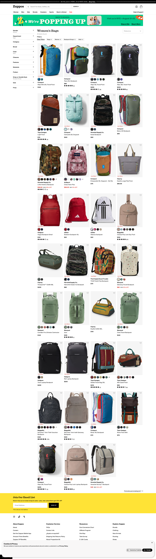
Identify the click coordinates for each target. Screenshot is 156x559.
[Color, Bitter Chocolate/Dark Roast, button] (53, 179)
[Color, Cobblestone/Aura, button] (130, 377)
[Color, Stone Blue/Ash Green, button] (124, 427)
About (15, 527)
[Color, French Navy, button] (50, 427)
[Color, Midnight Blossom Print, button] (80, 427)
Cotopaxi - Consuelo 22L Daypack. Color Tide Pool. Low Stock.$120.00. (77, 116)
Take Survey (83, 536)
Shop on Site (125, 24)
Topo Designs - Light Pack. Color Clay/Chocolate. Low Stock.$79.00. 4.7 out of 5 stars (50, 116)
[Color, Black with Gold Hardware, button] (133, 229)
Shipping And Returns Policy (55, 536)
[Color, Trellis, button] (94, 479)
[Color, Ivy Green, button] (41, 179)
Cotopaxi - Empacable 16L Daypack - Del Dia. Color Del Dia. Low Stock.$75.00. (103, 166)
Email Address (19, 505)
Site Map (82, 533)
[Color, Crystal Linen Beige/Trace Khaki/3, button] (100, 229)
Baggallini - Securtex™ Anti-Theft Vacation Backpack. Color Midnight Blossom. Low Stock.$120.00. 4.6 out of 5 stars (50, 415)
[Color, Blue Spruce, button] (41, 79)
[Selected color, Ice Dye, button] (65, 179)
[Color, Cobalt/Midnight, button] (124, 377)
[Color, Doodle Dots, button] (68, 179)
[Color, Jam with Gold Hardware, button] (124, 229)
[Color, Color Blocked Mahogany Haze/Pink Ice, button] (71, 179)
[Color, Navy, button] (47, 179)
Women (57, 39)
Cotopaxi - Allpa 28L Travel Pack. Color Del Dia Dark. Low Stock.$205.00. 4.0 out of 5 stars (50, 466)
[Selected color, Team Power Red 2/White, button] (65, 229)
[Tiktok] (19, 517)
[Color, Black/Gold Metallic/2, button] (97, 229)
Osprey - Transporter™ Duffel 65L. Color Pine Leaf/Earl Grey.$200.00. (50, 265)
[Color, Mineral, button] (68, 129)
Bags (48, 39)
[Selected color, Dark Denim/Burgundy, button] (92, 377)
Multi (80, 39)
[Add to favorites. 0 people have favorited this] (61, 45)
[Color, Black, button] (130, 229)
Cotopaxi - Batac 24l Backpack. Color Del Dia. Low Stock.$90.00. (130, 116)
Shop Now (92, 2)
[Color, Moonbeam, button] (71, 129)
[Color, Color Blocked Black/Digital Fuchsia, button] (77, 179)
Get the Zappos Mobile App (22, 533)
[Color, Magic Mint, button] (74, 179)
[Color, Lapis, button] (74, 427)
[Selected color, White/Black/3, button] (92, 229)
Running (115, 536)
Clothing (115, 530)
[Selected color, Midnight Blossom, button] (39, 427)
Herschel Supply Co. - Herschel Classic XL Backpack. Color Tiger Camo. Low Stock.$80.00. (77, 265)
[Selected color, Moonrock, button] (118, 229)
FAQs (48, 527)
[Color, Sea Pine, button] (106, 377)
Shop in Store (136, 24)
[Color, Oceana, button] (94, 129)
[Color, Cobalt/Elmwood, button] (44, 129)
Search (76, 6)
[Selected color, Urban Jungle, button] (39, 377)
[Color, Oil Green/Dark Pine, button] (127, 427)
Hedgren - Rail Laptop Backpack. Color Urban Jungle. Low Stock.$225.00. (77, 364)
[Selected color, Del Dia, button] (39, 79)
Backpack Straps (69, 39)
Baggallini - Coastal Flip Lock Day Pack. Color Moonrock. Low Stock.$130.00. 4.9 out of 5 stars (130, 216)
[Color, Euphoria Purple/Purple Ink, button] (41, 279)
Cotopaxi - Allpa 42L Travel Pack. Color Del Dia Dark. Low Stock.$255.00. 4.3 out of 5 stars (103, 66)
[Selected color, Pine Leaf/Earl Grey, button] (39, 279)
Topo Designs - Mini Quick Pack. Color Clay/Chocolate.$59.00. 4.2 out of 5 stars (130, 364)
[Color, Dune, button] (41, 327)
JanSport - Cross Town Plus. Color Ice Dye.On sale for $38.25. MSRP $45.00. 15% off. (77, 166)
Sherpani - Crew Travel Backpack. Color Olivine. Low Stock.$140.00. (130, 314)
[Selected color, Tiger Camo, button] (92, 129)
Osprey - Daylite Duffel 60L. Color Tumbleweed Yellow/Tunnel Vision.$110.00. (103, 314)
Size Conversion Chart (86, 527)
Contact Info (50, 530)
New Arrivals (117, 533)
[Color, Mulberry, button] (68, 427)
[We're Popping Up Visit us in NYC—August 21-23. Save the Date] (78, 20)
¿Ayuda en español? (52, 533)
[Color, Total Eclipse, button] (41, 229)
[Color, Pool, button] (121, 229)
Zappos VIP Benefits (19, 539)
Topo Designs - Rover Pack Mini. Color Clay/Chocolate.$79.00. (130, 415)
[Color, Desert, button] (124, 279)
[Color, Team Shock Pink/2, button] (94, 229)
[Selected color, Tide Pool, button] (65, 129)
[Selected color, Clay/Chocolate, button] (39, 129)
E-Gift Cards (83, 539)
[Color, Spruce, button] (50, 129)
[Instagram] (14, 517)
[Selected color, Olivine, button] (39, 327)
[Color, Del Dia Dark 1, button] (94, 427)
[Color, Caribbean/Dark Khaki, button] (100, 377)
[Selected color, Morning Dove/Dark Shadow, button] (92, 479)
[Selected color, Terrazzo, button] (118, 279)
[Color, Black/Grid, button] (133, 377)
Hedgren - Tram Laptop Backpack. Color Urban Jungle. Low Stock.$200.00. (50, 364)
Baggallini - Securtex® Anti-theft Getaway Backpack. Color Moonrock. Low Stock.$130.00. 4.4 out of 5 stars (77, 415)
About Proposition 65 (53, 539)
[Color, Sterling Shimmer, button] (127, 229)
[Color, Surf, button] (121, 279)
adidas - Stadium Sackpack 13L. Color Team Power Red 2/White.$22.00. (77, 216)
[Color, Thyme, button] (41, 427)
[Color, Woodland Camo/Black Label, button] (44, 179)
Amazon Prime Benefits (20, 536)
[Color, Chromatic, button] (47, 327)
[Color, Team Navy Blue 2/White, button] (68, 229)
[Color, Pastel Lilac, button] (80, 179)
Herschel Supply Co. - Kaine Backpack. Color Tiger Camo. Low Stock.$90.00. (103, 116)
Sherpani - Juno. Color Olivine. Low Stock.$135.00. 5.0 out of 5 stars (77, 314)
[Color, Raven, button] (53, 327)
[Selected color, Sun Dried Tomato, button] (39, 229)
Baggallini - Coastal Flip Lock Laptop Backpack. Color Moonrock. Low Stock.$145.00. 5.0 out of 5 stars (77, 466)
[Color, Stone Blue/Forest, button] (97, 377)
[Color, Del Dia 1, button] (94, 79)
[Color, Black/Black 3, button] (47, 129)
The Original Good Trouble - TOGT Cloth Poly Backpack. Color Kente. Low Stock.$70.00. (103, 265)
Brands (115, 527)
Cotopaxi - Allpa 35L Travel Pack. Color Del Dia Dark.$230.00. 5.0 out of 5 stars (130, 66)
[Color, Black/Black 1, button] (121, 377)
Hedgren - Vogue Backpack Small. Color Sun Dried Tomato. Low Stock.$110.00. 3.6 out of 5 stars (50, 216)
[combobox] (49, 6)
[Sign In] (136, 6)
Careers (15, 530)
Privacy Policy (63, 546)
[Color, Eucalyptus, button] (97, 479)
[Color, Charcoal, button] (53, 427)
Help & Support (138, 12)
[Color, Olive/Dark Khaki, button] (94, 377)
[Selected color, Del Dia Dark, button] (92, 79)
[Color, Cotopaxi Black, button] (100, 79)
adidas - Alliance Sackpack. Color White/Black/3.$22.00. (103, 216)
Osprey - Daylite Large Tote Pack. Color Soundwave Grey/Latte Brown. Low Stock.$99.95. (130, 166)
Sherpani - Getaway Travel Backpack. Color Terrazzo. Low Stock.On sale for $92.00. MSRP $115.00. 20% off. (130, 265)
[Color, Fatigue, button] (103, 79)
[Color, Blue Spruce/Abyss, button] (97, 79)
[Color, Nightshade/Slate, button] (127, 377)
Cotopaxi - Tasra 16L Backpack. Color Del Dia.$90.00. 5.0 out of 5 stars (77, 66)
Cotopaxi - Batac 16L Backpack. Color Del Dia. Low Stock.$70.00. (103, 415)
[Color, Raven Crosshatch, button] (50, 179)
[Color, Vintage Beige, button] (41, 377)
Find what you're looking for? (132, 491)
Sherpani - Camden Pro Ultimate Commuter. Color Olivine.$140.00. (50, 314)
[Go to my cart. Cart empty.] (141, 6)
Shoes (115, 539)
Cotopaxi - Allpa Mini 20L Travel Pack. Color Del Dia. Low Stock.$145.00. (50, 66)
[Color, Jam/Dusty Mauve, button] (47, 427)
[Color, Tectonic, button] (41, 129)
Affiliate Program (85, 530)
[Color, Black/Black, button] (103, 377)
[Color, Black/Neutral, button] (44, 427)
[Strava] (24, 517)
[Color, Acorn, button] (71, 479)
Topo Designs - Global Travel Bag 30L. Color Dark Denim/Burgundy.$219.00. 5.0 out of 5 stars (103, 364)
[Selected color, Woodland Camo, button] (39, 179)
